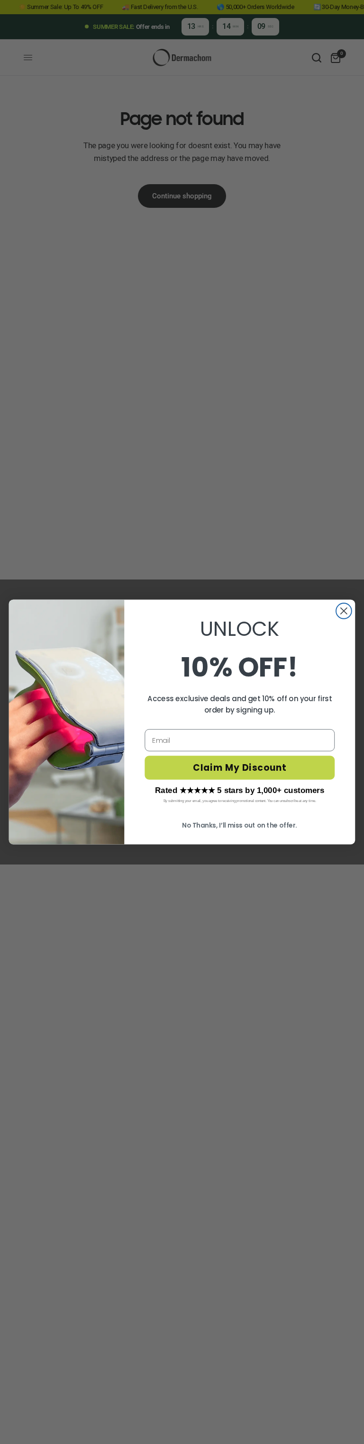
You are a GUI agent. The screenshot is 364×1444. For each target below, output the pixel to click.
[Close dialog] (344, 611)
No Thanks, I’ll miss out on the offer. (239, 825)
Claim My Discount (240, 768)
